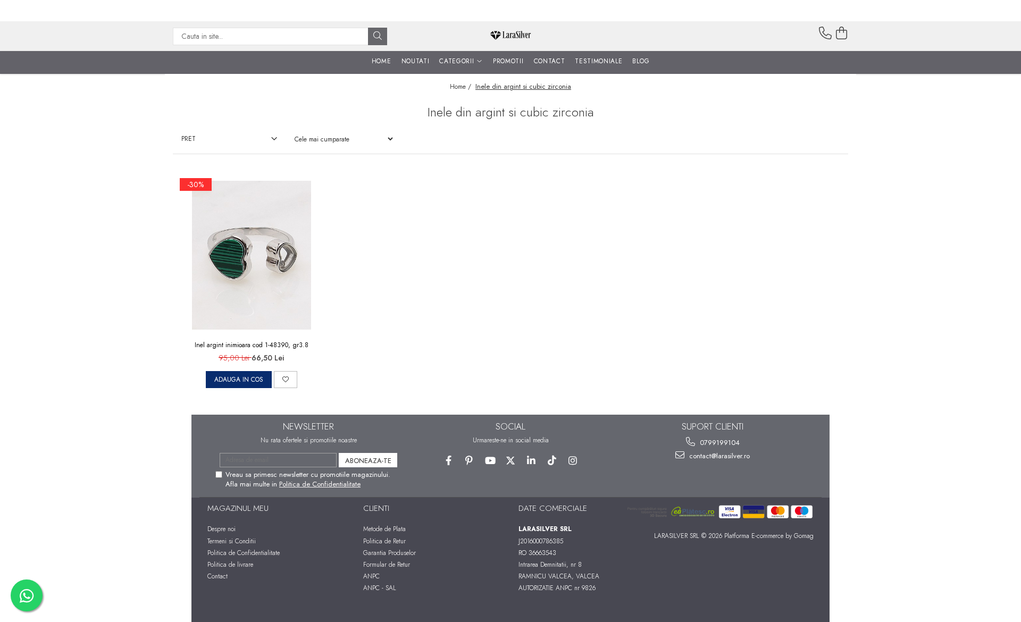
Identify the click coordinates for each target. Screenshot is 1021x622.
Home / (461, 86)
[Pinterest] (469, 460)
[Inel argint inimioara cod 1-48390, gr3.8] (251, 255)
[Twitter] (510, 460)
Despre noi (221, 529)
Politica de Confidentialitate (320, 484)
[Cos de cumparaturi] (841, 33)
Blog (640, 61)
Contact (217, 576)
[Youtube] (490, 460)
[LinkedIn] (531, 460)
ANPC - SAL (379, 588)
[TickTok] (552, 460)
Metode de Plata (384, 529)
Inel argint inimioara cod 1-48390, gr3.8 (251, 345)
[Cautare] (377, 36)
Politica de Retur (384, 541)
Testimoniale (598, 61)
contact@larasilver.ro (718, 456)
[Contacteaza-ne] (825, 33)
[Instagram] (573, 460)
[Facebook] (448, 460)
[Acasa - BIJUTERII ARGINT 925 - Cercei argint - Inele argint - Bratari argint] (510, 36)
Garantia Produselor (389, 553)
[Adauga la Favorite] (285, 379)
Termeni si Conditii (231, 541)
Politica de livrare (230, 564)
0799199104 (719, 443)
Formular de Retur (386, 564)
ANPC (371, 576)
